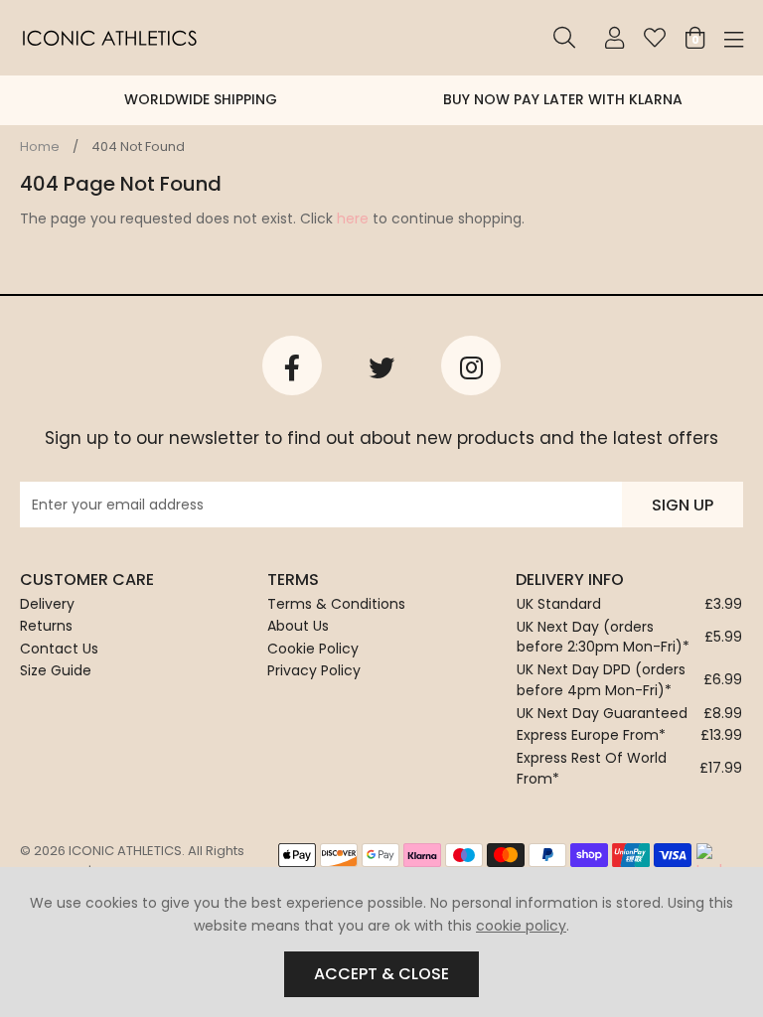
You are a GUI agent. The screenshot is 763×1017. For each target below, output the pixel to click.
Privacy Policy (314, 670)
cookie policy (521, 926)
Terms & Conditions (336, 604)
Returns (46, 626)
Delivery (47, 604)
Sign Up (682, 505)
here (353, 218)
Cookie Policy (313, 648)
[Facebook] (292, 365)
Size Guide (55, 670)
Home (40, 146)
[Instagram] (471, 365)
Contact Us (59, 648)
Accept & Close (381, 973)
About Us (298, 626)
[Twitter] (381, 365)
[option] (184, 100)
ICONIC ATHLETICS (109, 37)
